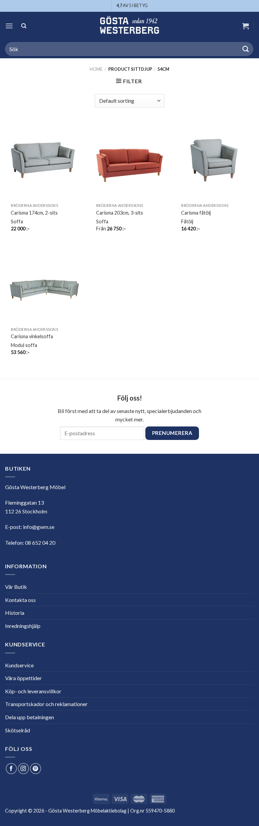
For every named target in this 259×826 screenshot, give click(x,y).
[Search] (24, 25)
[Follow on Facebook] (11, 768)
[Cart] (245, 26)
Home (96, 69)
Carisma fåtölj (196, 213)
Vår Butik (16, 586)
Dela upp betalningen (29, 717)
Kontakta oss (20, 600)
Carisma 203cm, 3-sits (119, 213)
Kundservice (19, 665)
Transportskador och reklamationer (46, 704)
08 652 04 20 (40, 542)
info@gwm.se (38, 526)
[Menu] (9, 26)
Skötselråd (17, 730)
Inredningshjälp (22, 626)
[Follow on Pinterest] (35, 768)
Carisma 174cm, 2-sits (34, 213)
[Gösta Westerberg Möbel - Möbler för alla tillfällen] (129, 25)
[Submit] (246, 49)
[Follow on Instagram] (23, 768)
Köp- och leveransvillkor (33, 691)
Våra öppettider (23, 678)
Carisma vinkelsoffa (32, 336)
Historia (14, 612)
